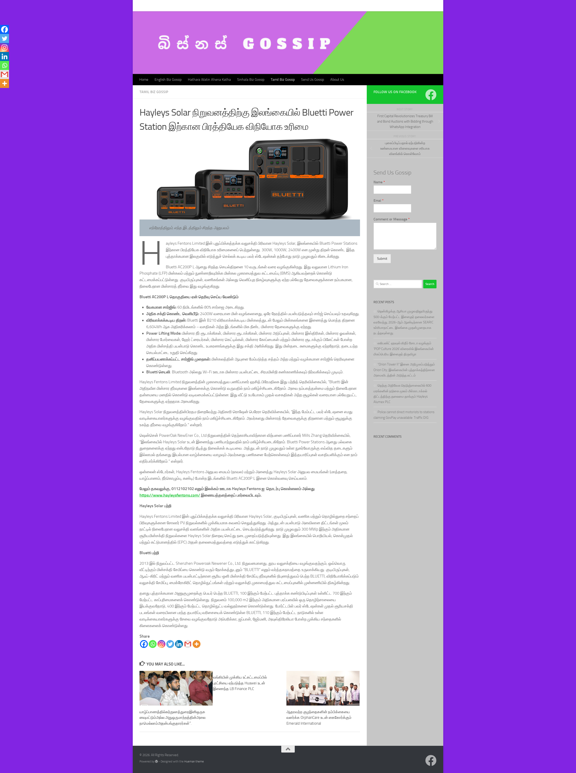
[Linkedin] (179, 644)
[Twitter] (170, 644)
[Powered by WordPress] (156, 761)
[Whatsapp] (153, 644)
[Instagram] (161, 644)
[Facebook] (144, 644)
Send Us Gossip (309, 5)
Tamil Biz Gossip (279, 5)
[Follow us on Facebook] (430, 94)
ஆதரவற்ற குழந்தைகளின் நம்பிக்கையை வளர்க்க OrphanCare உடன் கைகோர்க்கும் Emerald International (318, 718)
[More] (196, 644)
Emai (379, 200)
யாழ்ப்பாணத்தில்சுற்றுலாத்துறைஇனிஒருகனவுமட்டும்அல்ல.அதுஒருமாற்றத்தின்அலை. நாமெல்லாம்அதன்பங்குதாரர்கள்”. (173, 718)
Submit (382, 259)
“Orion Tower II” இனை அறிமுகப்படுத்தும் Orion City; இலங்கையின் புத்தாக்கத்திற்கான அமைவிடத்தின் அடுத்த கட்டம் (404, 369)
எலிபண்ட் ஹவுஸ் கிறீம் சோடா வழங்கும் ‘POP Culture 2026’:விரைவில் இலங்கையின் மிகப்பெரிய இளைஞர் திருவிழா (404, 348)
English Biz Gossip (164, 5)
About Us (334, 5)
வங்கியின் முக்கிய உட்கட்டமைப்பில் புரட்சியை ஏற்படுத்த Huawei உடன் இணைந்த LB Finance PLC (240, 683)
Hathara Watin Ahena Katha (205, 5)
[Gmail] (188, 644)
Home (140, 5)
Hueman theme (194, 761)
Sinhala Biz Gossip (247, 5)
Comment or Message (392, 219)
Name (379, 182)
